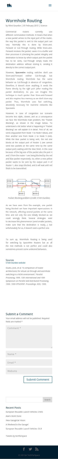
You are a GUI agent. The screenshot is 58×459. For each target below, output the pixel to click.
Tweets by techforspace (16, 436)
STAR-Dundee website (15, 262)
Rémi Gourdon (14, 25)
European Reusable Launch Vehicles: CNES (24, 411)
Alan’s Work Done (13, 416)
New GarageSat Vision (15, 420)
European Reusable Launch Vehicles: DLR (24, 428)
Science (44, 25)
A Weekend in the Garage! (17, 424)
